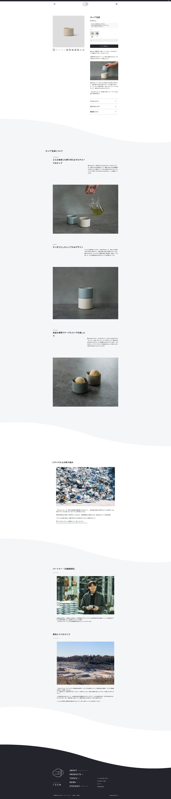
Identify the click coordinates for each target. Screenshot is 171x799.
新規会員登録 (100, 786)
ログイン (99, 783)
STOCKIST (79, 786)
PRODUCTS (77, 774)
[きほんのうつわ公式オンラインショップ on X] (53, 784)
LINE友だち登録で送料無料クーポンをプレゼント (100, 25)
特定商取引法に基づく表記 (57, 795)
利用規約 (73, 795)
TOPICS (75, 778)
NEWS (75, 782)
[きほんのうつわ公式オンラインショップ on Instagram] (55, 784)
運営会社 (78, 795)
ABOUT (79, 770)
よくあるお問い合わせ (102, 778)
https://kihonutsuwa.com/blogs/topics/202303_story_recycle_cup (71, 522)
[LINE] (60, 784)
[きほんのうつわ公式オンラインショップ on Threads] (58, 784)
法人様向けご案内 (101, 781)
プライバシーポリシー (67, 795)
